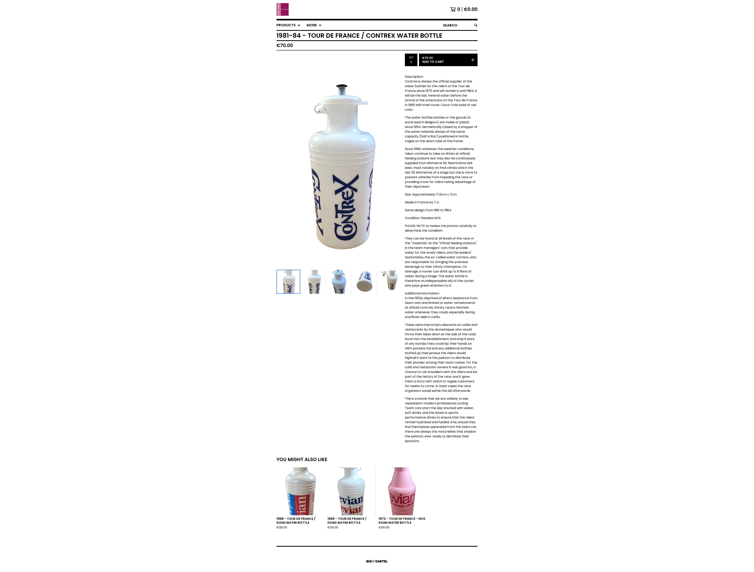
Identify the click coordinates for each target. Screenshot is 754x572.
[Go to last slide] (282, 161)
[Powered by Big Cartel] (377, 561)
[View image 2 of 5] (314, 281)
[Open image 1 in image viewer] (339, 161)
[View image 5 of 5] (390, 281)
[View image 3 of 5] (339, 281)
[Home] (282, 9)
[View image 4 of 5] (364, 281)
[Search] (476, 25)
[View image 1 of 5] (288, 281)
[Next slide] (396, 161)
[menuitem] (288, 25)
